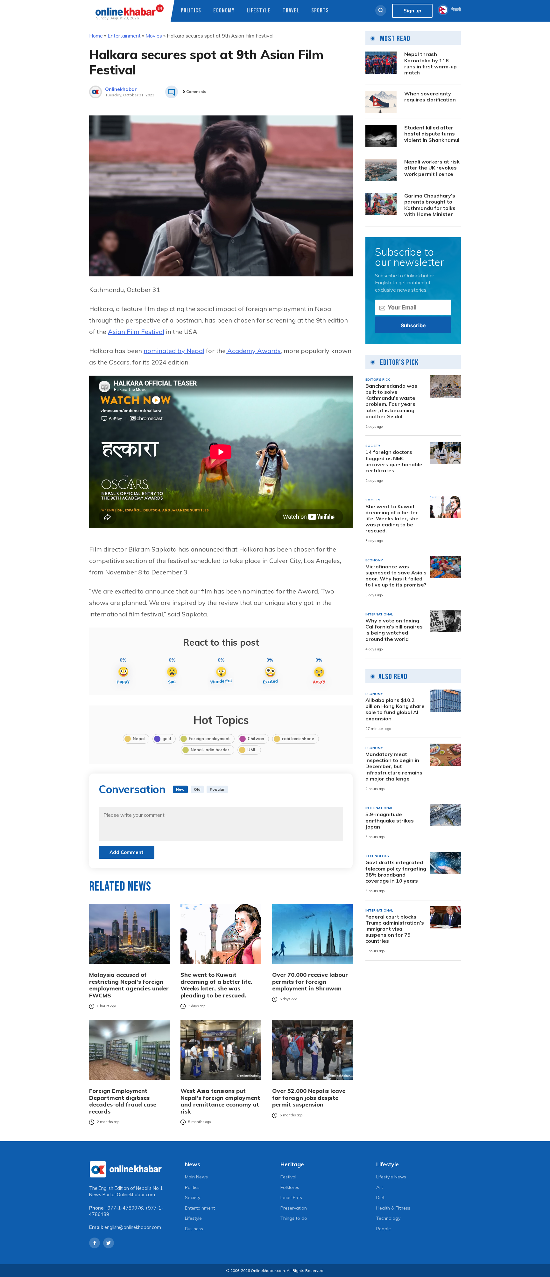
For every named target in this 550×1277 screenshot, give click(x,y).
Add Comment (126, 852)
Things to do (293, 1218)
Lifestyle (259, 10)
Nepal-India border (210, 749)
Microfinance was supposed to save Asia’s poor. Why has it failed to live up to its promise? (396, 576)
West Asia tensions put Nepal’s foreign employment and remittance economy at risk (220, 1101)
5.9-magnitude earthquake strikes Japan (389, 821)
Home (96, 35)
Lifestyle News (391, 1177)
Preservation (293, 1208)
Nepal (139, 738)
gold (166, 738)
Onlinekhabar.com (136, 1194)
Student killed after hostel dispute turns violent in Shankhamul (431, 134)
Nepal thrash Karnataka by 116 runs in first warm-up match (430, 64)
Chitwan (256, 738)
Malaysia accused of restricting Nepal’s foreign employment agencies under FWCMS (129, 985)
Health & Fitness (393, 1208)
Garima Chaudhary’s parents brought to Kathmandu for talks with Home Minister (429, 205)
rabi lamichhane (298, 738)
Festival (288, 1177)
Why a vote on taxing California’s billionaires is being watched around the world (394, 630)
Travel (291, 10)
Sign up (412, 11)
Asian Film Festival (136, 332)
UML (251, 749)
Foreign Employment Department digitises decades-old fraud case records (122, 1101)
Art (379, 1187)
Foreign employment (209, 738)
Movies (153, 35)
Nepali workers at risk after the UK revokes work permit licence (432, 168)
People (383, 1229)
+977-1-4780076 (124, 1208)
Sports (320, 10)
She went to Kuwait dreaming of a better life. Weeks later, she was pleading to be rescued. (216, 985)
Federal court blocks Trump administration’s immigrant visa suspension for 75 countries (394, 929)
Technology (388, 1218)
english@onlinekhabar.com (132, 1227)
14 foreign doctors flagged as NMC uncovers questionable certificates (393, 461)
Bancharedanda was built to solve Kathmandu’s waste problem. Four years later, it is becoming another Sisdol (391, 401)
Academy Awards (253, 351)
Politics (191, 10)
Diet (380, 1197)
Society (192, 1197)
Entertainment (124, 35)
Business (194, 1229)
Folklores (289, 1187)
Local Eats (291, 1197)
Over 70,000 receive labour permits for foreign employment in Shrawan (310, 981)
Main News (196, 1177)
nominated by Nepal (174, 351)
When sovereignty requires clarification (430, 97)
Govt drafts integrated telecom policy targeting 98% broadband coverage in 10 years (395, 872)
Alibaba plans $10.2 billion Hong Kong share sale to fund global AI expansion (395, 709)
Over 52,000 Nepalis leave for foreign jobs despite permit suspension (308, 1097)
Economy (224, 10)
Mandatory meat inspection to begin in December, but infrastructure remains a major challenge (393, 766)
